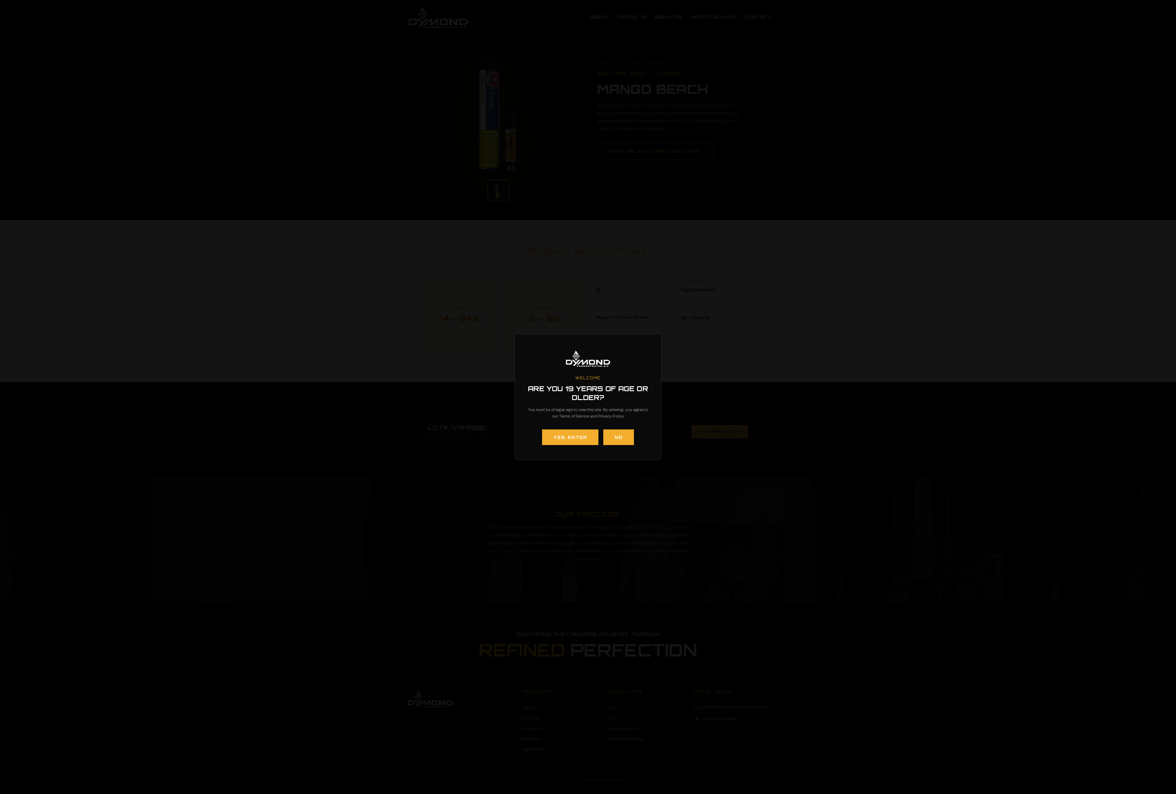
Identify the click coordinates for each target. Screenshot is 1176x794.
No (619, 437)
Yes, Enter (570, 437)
